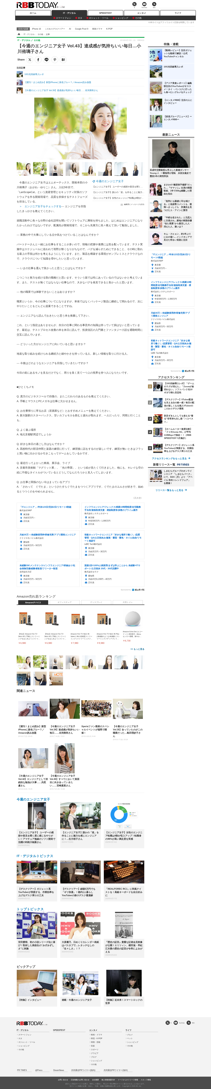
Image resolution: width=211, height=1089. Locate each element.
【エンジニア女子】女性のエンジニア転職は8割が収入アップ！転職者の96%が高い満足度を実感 (140, 198)
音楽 (93, 1046)
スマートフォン (63, 18)
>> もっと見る (137, 649)
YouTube (182, 1023)
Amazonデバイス (33, 603)
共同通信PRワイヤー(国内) (83, 1070)
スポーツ (94, 1049)
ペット (130, 1038)
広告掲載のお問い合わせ (80, 1080)
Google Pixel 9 (81, 29)
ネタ (80, 18)
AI (70, 29)
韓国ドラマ (97, 29)
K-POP (109, 29)
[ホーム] (19, 34)
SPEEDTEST (105, 13)
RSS (193, 1023)
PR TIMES (22, 1070)
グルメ (130, 1035)
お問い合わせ (63, 1080)
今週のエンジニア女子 (110, 181)
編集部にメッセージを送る (134, 204)
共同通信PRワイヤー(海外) (116, 1070)
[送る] (46, 59)
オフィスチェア (65, 602)
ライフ (178, 13)
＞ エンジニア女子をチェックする (40, 206)
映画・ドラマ (96, 1035)
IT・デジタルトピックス (35, 856)
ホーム (33, 13)
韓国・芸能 (95, 1042)
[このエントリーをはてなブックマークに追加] (63, 59)
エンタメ (141, 13)
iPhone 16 (36, 29)
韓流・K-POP (96, 1038)
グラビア (94, 1053)
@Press (38, 1070)
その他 (138, 18)
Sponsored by (126, 590)
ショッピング (121, 18)
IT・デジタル (69, 13)
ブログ (94, 1057)
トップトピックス (30, 909)
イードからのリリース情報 (128, 1080)
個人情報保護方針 (108, 1080)
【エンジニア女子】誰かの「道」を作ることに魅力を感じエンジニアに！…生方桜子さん (136, 192)
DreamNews (58, 1070)
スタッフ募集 (146, 1080)
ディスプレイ (96, 602)
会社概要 (95, 1080)
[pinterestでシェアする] (54, 59)
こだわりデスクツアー (55, 29)
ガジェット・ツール (98, 18)
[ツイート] (29, 59)
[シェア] (38, 59)
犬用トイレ (128, 602)
